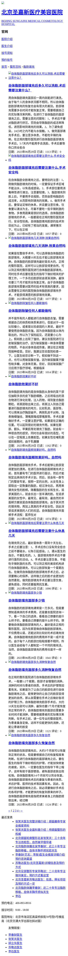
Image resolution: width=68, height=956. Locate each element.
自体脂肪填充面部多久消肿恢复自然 (34, 670)
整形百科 (15, 66)
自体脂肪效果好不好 (23, 384)
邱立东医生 (15, 943)
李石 (18, 896)
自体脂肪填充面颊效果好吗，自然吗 (34, 457)
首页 (4, 66)
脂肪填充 (29, 66)
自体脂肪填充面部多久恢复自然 (31, 743)
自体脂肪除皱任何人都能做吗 (29, 311)
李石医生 (14, 951)
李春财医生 (15, 934)
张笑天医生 (15, 939)
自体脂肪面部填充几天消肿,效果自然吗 (37, 246)
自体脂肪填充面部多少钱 (26, 600)
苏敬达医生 (15, 947)
